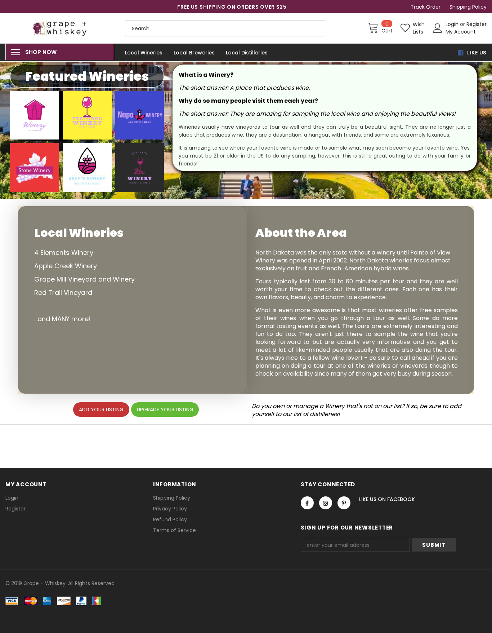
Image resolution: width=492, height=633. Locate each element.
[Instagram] (325, 502)
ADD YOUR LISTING (101, 409)
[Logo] (59, 28)
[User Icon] (438, 28)
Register (476, 24)
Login (453, 24)
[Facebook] (307, 502)
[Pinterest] (343, 502)
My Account (461, 31)
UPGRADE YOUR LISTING (165, 409)
